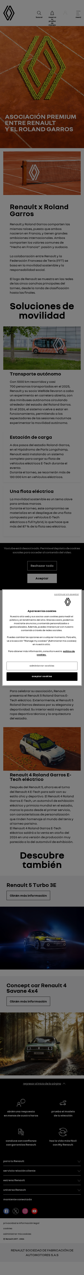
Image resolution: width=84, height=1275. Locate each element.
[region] (42, 637)
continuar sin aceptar (66, 594)
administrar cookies (42, 665)
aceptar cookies (42, 676)
